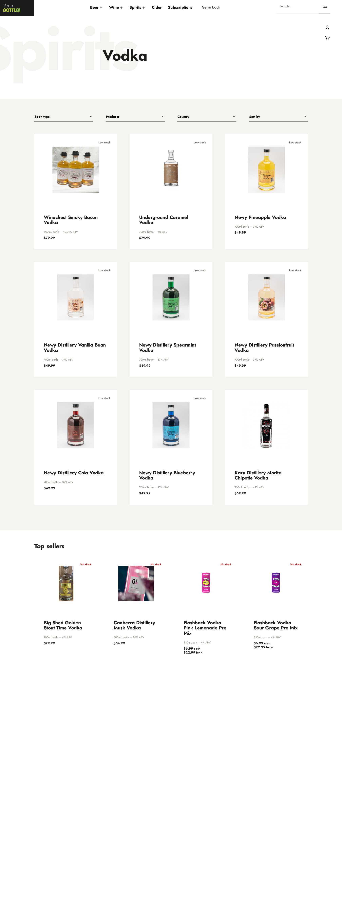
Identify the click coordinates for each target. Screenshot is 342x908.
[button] (327, 27)
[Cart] (327, 38)
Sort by (254, 117)
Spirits (135, 7)
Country (183, 117)
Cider (157, 7)
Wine (114, 7)
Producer (113, 117)
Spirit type (42, 117)
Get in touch (211, 7)
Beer (94, 7)
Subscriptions (180, 7)
